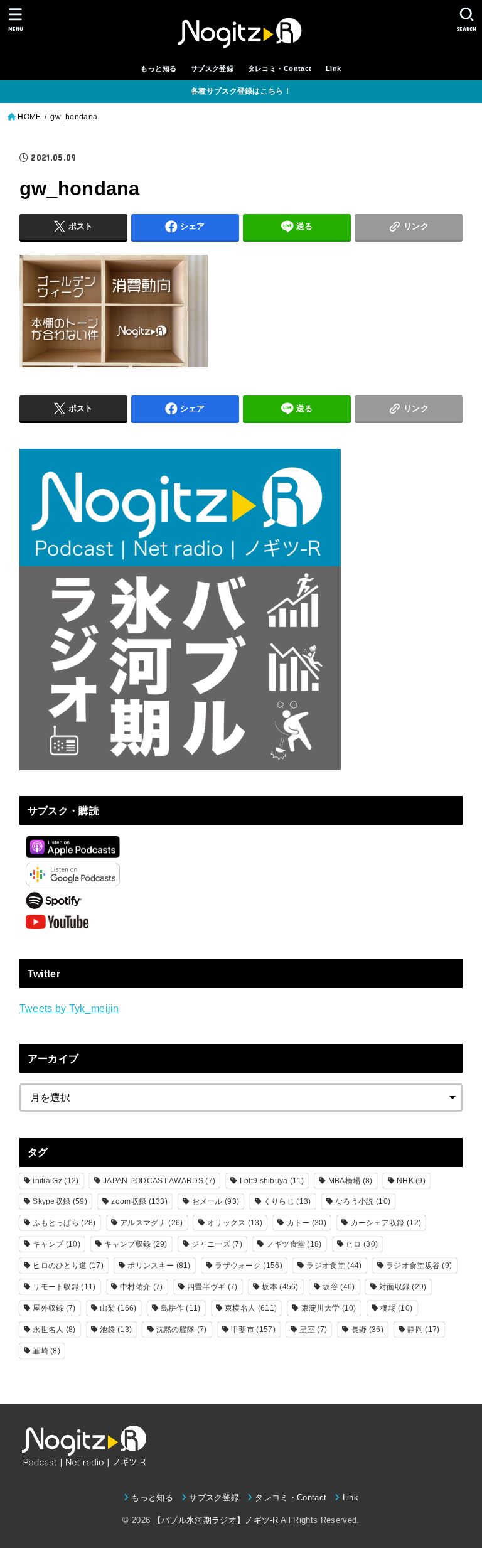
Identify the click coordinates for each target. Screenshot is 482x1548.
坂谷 (339, 1286)
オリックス (234, 1222)
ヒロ (362, 1244)
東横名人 (251, 1308)
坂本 (280, 1286)
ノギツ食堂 (294, 1244)
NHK (411, 1180)
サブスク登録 (212, 68)
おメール (216, 1201)
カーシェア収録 (386, 1222)
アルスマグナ (151, 1222)
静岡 (423, 1329)
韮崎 (46, 1350)
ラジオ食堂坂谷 (419, 1265)
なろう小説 (362, 1201)
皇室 (313, 1329)
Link (333, 68)
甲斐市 (253, 1329)
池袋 (116, 1329)
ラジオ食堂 (334, 1265)
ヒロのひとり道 (68, 1265)
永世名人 (54, 1329)
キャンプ (56, 1244)
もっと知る (158, 68)
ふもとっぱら (64, 1222)
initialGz (55, 1180)
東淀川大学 (328, 1308)
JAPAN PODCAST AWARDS (159, 1180)
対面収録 (403, 1286)
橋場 (396, 1308)
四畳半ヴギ (212, 1286)
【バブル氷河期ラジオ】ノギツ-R (216, 1520)
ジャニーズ (216, 1244)
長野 (367, 1329)
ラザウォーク (248, 1265)
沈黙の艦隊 (181, 1329)
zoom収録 (139, 1201)
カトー (306, 1222)
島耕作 (180, 1308)
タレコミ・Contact (280, 68)
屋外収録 (54, 1308)
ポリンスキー (158, 1265)
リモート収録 (64, 1286)
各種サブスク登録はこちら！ (241, 91)
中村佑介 (141, 1286)
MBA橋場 (350, 1180)
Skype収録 (60, 1201)
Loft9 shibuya (272, 1180)
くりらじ (287, 1201)
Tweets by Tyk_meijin (69, 1008)
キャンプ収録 (135, 1244)
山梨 (118, 1308)
